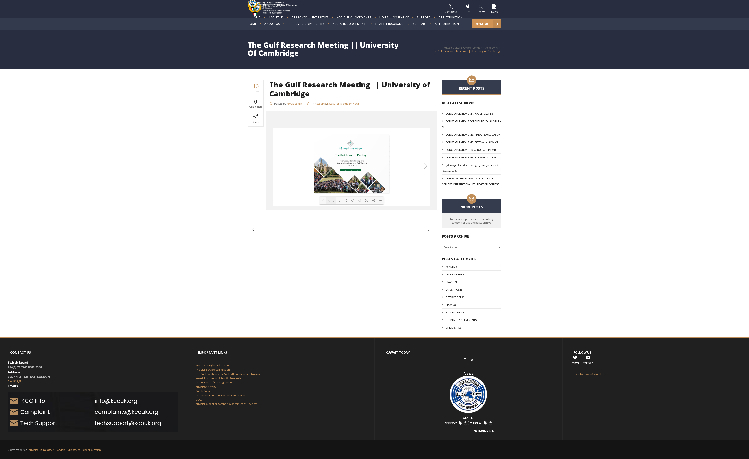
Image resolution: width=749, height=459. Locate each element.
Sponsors (452, 305)
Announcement (456, 274)
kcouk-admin (294, 103)
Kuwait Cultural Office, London (463, 47)
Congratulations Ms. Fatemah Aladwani (472, 142)
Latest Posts (334, 103)
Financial (451, 282)
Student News (351, 103)
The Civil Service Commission (213, 369)
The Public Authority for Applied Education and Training (228, 374)
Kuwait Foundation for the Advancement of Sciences (226, 404)
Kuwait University (206, 387)
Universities (453, 327)
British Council (204, 391)
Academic (491, 47)
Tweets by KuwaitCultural (586, 374)
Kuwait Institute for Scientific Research (218, 378)
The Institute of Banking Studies (214, 382)
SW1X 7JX (14, 381)
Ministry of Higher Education (212, 365)
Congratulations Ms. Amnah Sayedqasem (473, 134)
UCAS (199, 399)
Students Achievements (461, 320)
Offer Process (455, 297)
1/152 (331, 201)
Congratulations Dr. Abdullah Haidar (471, 150)
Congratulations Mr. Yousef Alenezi (470, 113)
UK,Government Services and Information (220, 395)
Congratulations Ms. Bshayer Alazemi (471, 157)
